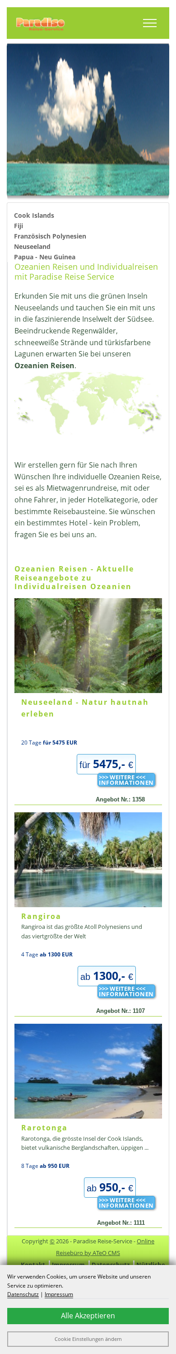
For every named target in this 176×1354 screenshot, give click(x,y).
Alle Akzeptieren (88, 1316)
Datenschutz (111, 1264)
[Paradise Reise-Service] (41, 23)
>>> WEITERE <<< (126, 780)
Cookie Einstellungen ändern (88, 1338)
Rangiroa (41, 916)
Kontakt (33, 1264)
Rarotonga (44, 1128)
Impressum (68, 1264)
